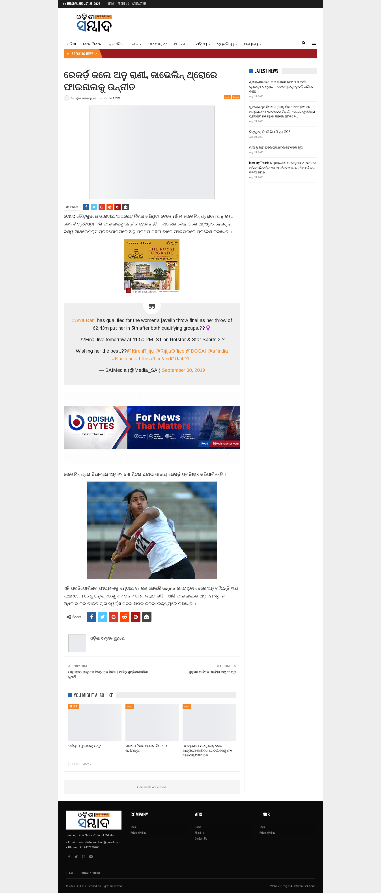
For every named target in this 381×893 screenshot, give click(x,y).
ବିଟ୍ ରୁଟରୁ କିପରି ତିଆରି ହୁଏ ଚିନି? (269, 131)
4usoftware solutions (302, 886)
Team (133, 827)
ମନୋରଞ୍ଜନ (157, 43)
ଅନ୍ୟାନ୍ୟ (251, 43)
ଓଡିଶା (71, 43)
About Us (123, 3)
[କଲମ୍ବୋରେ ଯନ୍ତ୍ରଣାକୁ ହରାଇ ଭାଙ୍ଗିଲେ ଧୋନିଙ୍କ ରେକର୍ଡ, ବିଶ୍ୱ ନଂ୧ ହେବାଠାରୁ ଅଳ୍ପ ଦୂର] (209, 722)
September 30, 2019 (183, 370)
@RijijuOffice (169, 351)
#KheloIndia (125, 358)
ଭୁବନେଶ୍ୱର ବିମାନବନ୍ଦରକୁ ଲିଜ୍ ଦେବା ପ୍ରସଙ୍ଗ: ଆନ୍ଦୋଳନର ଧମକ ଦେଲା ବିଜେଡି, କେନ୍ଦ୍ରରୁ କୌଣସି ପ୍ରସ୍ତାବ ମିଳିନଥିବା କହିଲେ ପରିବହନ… (282, 111)
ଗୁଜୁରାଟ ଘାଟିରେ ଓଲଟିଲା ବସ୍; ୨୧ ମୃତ (212, 671)
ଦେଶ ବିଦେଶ (92, 43)
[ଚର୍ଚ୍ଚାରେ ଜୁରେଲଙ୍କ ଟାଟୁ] (94, 722)
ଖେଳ (134, 43)
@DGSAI (196, 351)
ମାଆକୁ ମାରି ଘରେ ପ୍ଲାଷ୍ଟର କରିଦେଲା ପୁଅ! (276, 147)
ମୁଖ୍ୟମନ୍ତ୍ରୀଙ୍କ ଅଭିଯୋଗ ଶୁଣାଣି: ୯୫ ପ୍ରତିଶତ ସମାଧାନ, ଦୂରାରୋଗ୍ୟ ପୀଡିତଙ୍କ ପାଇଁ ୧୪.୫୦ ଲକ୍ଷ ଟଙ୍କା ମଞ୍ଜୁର (177, 53)
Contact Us (139, 3)
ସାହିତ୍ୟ (201, 43)
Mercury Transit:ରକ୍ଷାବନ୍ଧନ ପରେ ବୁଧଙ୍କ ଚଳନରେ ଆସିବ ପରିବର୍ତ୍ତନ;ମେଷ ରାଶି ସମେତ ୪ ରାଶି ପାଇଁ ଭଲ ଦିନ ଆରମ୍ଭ (282, 167)
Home (111, 3)
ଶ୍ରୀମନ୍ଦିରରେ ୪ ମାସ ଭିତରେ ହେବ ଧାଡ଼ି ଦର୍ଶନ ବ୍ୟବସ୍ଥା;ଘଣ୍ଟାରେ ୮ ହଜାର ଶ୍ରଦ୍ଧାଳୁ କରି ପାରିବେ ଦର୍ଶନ (281, 86)
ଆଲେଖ (180, 43)
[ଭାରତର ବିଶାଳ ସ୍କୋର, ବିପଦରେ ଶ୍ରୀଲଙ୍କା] (152, 722)
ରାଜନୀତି (115, 43)
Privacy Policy (138, 832)
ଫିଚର (236, 97)
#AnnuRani (84, 320)
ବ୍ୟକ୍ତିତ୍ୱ (225, 43)
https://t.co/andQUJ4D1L (165, 358)
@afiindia (217, 351)
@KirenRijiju (140, 351)
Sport (73, 706)
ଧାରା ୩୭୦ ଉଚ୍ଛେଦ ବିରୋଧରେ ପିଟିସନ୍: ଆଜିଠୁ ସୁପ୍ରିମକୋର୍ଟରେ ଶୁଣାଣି (108, 674)
